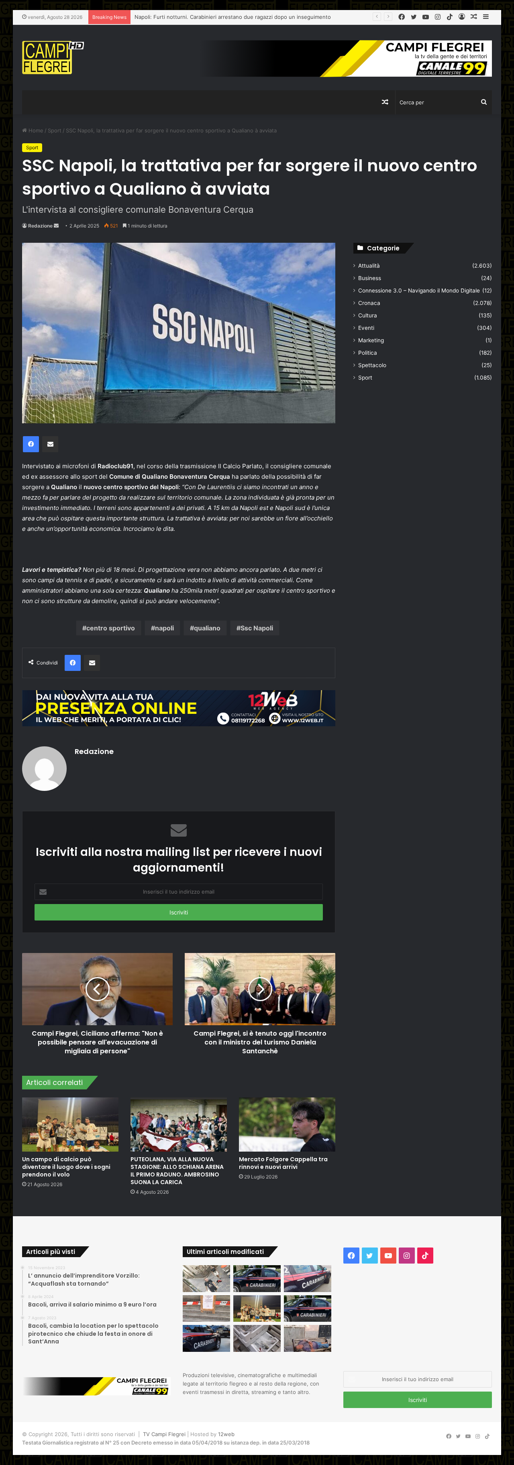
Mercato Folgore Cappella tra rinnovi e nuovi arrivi (283, 1163)
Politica (367, 352)
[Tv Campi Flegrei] (53, 57)
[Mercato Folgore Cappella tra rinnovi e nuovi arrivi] (287, 1124)
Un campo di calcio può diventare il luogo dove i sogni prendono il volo (66, 1167)
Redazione (40, 226)
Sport (54, 130)
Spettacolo (372, 365)
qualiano (207, 628)
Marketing (371, 340)
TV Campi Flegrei (164, 1434)
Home (35, 130)
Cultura (367, 315)
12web (226, 1434)
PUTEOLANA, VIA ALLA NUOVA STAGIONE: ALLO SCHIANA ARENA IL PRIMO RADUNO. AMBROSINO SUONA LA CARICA (177, 1170)
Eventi (366, 328)
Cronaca (369, 303)
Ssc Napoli (257, 628)
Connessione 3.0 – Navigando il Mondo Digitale (419, 290)
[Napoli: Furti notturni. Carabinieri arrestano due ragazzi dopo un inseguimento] (257, 1278)
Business (369, 278)
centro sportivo (110, 628)
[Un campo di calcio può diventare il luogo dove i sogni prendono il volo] (70, 1124)
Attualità (369, 265)
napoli (164, 628)
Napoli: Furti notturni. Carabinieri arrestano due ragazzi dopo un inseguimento (233, 17)
